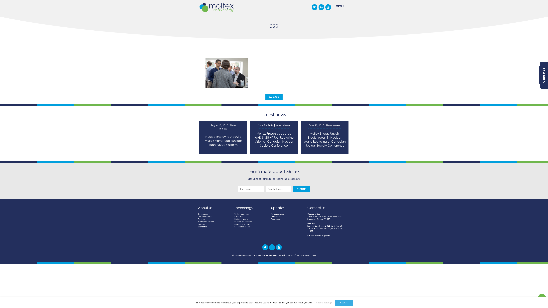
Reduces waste (241, 219)
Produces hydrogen (242, 224)
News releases (277, 214)
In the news (276, 216)
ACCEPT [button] (344, 302)
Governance (203, 214)
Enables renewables (243, 221)
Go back (274, 96)
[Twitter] (314, 7)
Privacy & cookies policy (276, 255)
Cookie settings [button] (324, 302)
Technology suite (241, 214)
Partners (201, 219)
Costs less (238, 216)
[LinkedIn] (321, 7)
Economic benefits (242, 227)
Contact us (202, 227)
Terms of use (293, 255)
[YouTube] (328, 7)
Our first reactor (205, 216)
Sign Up (301, 189)
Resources (275, 219)
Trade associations (206, 221)
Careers (201, 224)
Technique (311, 255)
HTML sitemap (259, 255)
